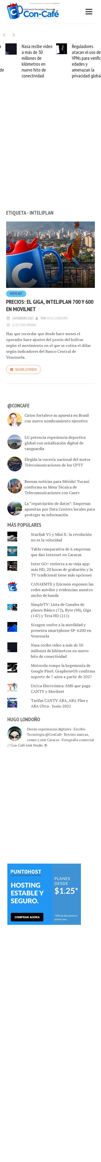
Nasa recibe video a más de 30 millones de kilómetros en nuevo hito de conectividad (31, 61)
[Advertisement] (50, 151)
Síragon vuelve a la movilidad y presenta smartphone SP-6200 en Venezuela (61, 629)
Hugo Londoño (57, 317)
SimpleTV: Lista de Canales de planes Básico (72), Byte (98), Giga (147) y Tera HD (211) (61, 609)
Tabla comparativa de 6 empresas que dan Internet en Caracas (60, 550)
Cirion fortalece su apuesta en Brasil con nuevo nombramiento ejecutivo (57, 417)
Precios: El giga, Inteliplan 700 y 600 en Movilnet (49, 304)
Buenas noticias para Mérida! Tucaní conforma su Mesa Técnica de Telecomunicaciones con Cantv (57, 486)
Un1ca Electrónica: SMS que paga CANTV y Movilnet (60, 687)
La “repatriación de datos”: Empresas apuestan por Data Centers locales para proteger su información (60, 508)
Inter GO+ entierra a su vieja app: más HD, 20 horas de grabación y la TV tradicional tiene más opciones (62, 568)
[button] (14, 35)
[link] (44, 892)
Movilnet (16, 293)
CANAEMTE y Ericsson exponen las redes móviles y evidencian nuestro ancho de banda (62, 588)
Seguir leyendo (26, 368)
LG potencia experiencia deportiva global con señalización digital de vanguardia (55, 442)
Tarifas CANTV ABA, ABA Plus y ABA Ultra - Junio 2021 (59, 702)
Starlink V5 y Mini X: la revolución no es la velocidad (61, 536)
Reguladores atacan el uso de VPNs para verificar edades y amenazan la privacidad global (82, 61)
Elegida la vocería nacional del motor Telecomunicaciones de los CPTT (57, 461)
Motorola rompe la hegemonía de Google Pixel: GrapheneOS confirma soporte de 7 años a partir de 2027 (63, 670)
